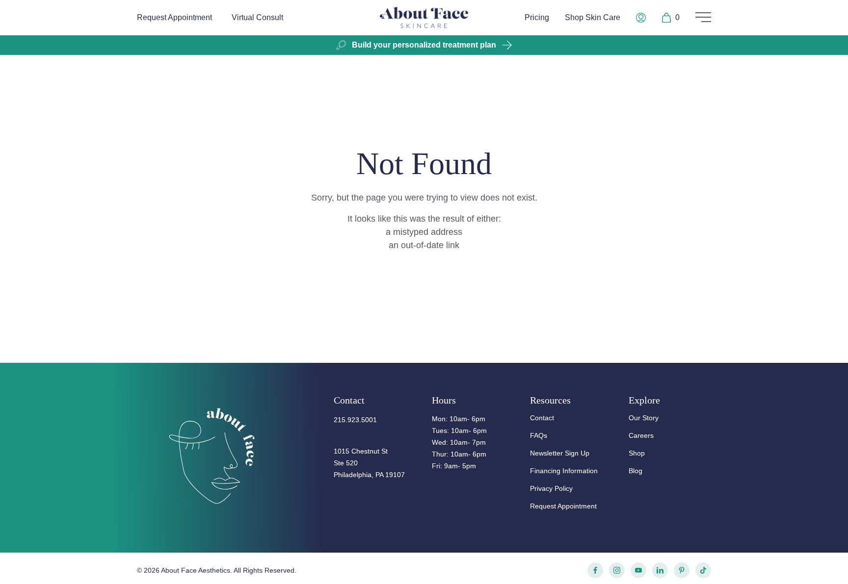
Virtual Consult (257, 17)
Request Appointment (174, 17)
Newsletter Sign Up (559, 453)
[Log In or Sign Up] (641, 18)
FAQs (538, 435)
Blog (635, 471)
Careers (641, 435)
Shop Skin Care (592, 17)
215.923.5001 (355, 420)
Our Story (644, 418)
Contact (542, 418)
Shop (637, 453)
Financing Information (564, 471)
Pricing (537, 17)
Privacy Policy (551, 488)
